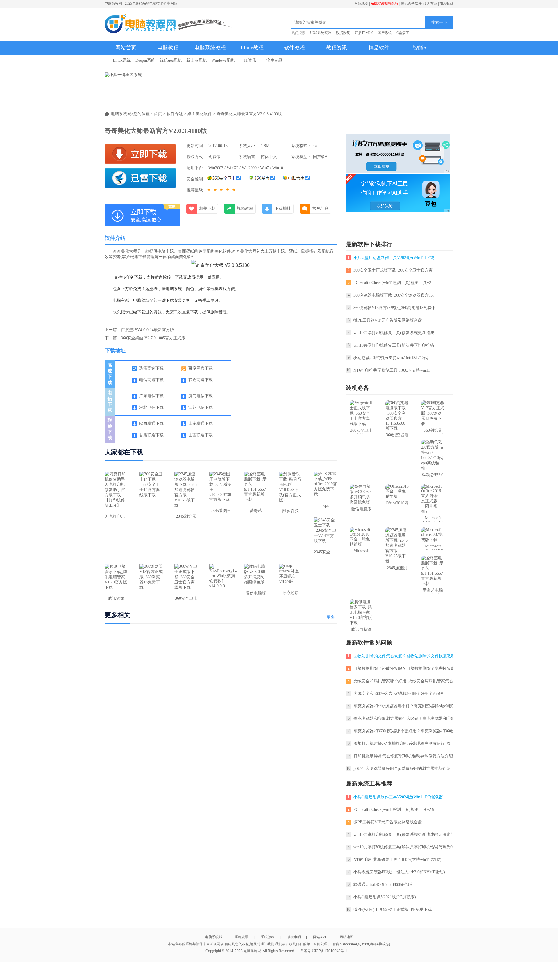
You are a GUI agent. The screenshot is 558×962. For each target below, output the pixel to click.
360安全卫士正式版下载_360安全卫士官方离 (393, 270)
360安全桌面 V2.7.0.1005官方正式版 (153, 338)
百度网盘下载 (200, 368)
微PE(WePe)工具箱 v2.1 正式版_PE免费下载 (392, 909)
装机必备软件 (411, 3)
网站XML (320, 937)
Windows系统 (223, 60)
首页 (158, 114)
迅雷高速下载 (151, 368)
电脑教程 (168, 48)
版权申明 (294, 937)
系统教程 (268, 937)
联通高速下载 (200, 380)
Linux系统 (122, 60)
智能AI (421, 48)
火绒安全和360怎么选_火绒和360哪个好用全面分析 (399, 693)
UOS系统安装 (320, 33)
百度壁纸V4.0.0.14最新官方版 (147, 330)
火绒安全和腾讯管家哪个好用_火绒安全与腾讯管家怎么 (403, 681)
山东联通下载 (200, 423)
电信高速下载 (151, 380)
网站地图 (361, 3)
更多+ (332, 617)
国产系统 (385, 33)
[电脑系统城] (168, 24)
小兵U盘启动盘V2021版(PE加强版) (384, 897)
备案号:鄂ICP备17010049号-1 (323, 951)
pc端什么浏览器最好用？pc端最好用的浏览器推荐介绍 (401, 768)
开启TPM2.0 (364, 33)
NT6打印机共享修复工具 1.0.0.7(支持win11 (391, 370)
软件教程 (294, 48)
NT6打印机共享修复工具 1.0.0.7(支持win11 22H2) (397, 859)
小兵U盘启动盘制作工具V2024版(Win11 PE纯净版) (398, 797)
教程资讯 (336, 48)
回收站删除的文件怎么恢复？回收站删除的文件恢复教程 (404, 656)
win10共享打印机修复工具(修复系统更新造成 (393, 333)
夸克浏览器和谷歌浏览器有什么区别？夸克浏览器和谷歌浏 (406, 718)
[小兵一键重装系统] (123, 75)
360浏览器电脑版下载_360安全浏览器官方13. (393, 295)
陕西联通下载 (151, 423)
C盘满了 (402, 33)
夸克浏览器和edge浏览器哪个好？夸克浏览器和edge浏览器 (405, 706)
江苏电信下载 (200, 407)
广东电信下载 (151, 396)
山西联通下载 (200, 435)
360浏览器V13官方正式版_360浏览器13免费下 (394, 308)
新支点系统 (196, 60)
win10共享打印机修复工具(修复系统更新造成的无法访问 (404, 834)
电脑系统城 (213, 937)
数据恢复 (343, 33)
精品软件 (378, 48)
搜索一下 (439, 22)
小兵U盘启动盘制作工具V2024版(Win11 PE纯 (393, 258)
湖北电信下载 (151, 407)
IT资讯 (250, 60)
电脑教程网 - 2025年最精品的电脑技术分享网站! (141, 3)
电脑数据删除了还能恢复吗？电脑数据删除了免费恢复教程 (406, 668)
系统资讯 (241, 937)
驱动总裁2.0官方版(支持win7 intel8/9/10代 (390, 358)
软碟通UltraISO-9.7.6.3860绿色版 (382, 884)
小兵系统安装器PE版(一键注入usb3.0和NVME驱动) (399, 872)
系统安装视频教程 (384, 3)
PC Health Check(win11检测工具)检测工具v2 (392, 283)
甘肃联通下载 (151, 435)
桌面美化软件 (199, 114)
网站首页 (125, 48)
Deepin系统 (145, 60)
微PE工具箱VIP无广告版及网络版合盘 (387, 320)
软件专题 (274, 60)
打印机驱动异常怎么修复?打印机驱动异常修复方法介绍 (403, 756)
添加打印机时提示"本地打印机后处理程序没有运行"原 (401, 743)
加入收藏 (446, 3)
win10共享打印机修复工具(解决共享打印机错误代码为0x (404, 847)
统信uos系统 (171, 60)
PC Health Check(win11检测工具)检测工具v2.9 (393, 809)
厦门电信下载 (200, 396)
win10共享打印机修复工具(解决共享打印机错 (393, 345)
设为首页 (430, 3)
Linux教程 (252, 48)
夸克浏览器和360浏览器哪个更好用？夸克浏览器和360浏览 (406, 731)
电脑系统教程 (210, 48)
